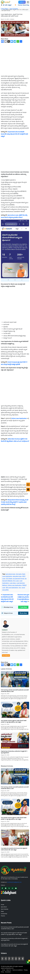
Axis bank (19, 574)
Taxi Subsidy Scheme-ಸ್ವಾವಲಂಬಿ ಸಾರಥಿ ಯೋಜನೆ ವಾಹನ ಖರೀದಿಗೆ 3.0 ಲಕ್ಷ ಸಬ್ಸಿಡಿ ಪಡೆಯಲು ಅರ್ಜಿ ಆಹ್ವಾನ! (13, 721)
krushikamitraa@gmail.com (14, 882)
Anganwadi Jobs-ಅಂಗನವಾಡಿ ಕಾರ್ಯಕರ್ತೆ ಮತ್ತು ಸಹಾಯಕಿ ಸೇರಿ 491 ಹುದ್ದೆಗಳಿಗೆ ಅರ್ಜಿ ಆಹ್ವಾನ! (14, 134)
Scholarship (4, 913)
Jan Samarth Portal (18, 578)
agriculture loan (10, 574)
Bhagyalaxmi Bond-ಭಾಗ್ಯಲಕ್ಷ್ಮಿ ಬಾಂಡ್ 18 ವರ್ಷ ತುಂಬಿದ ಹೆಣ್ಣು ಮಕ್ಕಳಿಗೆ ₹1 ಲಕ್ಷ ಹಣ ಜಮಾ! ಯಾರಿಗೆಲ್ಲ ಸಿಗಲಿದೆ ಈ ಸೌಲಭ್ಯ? (14, 502)
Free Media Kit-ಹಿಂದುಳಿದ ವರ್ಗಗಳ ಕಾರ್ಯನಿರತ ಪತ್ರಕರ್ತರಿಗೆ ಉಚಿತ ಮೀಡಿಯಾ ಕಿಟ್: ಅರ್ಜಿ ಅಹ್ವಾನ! (14, 849)
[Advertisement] (15, 58)
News (2, 911)
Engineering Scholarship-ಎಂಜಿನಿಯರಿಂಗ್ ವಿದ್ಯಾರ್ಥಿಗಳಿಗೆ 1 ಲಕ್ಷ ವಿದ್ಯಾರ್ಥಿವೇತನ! (14, 751)
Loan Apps (13, 583)
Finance (3, 916)
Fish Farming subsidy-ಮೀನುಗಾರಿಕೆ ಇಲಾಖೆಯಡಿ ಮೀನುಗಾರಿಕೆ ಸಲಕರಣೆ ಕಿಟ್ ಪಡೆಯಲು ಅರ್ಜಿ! (15, 690)
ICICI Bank (9, 578)
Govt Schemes (14, 8)
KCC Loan (16, 581)
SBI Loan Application (12, 587)
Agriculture (4, 907)
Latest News (4, 8)
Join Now (24, 607)
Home (2, 904)
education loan (17, 576)
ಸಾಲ (20, 587)
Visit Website (6, 655)
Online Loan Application (19, 418)
